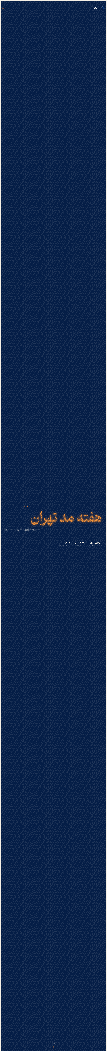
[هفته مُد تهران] (99, 9)
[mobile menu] (3, 8)
